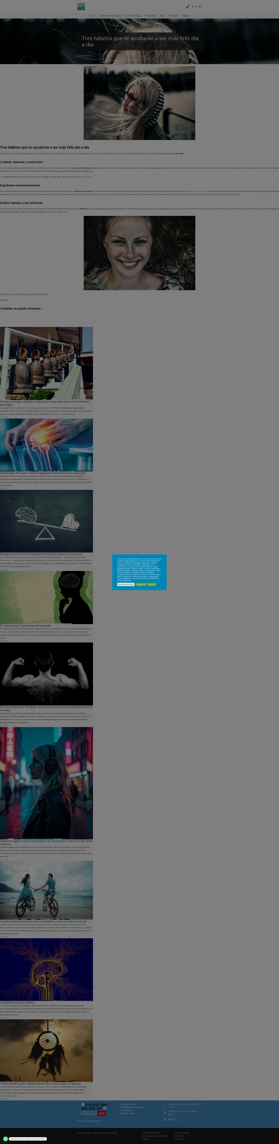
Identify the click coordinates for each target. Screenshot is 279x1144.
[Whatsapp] (5, 1138)
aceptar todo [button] (141, 584)
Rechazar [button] (152, 584)
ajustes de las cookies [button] (125, 584)
